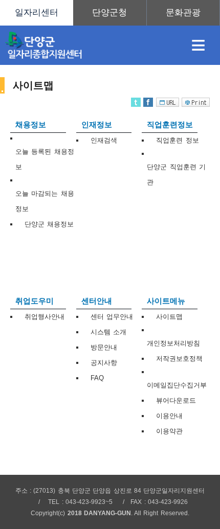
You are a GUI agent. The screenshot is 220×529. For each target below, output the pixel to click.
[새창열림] (109, 13)
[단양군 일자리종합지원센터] (88, 45)
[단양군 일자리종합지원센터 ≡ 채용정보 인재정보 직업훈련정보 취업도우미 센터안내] (110, 13)
